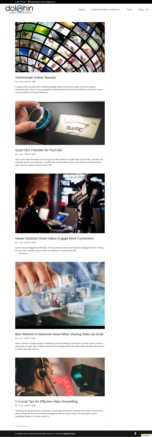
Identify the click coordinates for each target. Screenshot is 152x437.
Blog (141, 10)
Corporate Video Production (105, 10)
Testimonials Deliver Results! (35, 77)
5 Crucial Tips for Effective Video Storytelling (46, 401)
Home (81, 10)
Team (129, 10)
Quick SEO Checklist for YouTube (38, 150)
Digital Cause (69, 433)
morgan (20, 81)
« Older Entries (20, 426)
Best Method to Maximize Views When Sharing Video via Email (59, 334)
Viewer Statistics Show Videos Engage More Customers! (54, 238)
